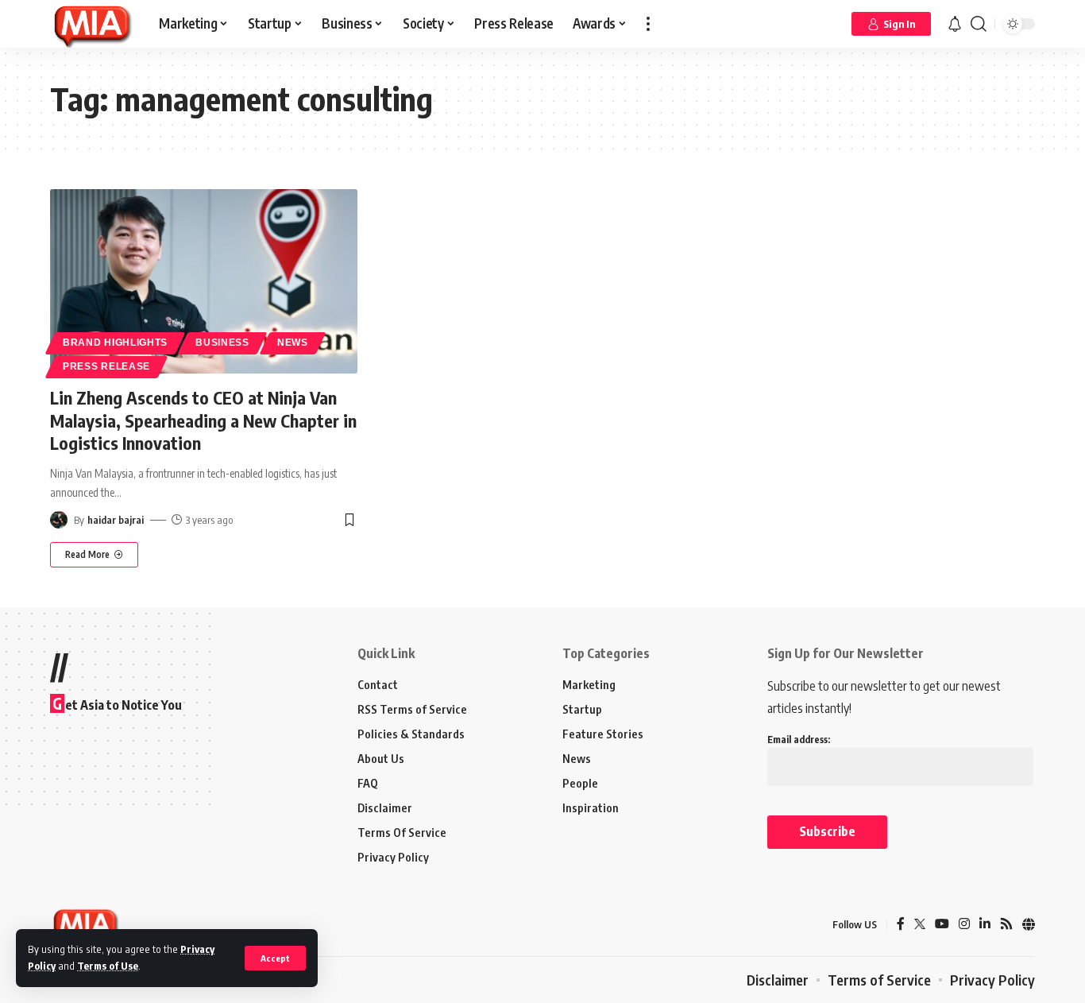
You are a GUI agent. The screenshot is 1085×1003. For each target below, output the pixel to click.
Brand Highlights (115, 342)
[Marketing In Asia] (91, 24)
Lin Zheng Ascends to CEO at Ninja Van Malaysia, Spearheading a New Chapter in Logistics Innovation (203, 420)
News (292, 342)
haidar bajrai (115, 519)
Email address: (798, 739)
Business (222, 342)
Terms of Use (107, 965)
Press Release (106, 366)
